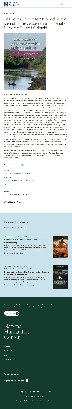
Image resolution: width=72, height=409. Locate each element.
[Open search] (62, 4)
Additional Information (16, 202)
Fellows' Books (9, 13)
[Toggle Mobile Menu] (66, 4)
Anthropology (25, 194)
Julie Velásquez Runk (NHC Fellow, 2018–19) (17, 173)
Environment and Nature (12, 194)
